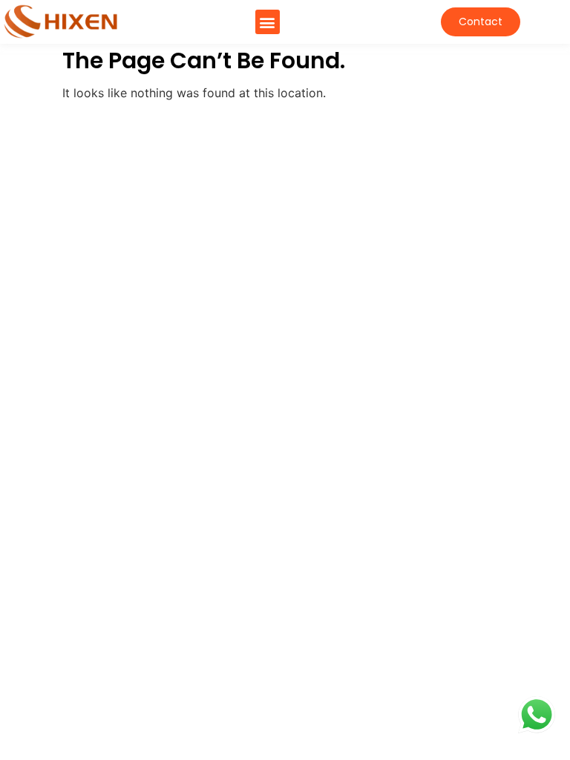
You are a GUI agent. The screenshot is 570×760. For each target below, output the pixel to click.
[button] (267, 22)
